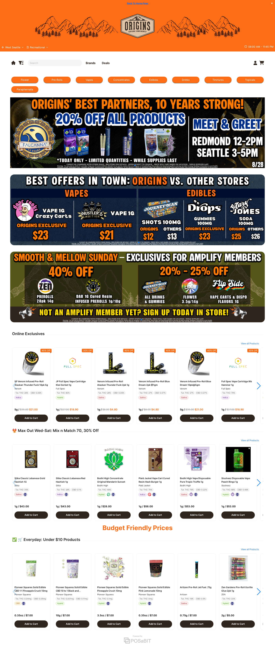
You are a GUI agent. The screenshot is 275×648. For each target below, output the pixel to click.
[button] (31, 363)
